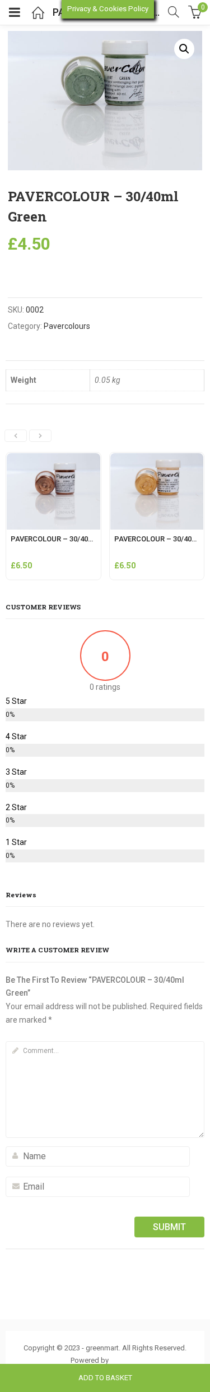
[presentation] (15, 436)
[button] (184, 49)
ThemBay (125, 1360)
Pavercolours (67, 326)
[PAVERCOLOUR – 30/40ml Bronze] (53, 459)
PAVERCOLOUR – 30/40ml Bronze (66, 539)
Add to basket (105, 1377)
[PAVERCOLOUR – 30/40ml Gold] (157, 459)
